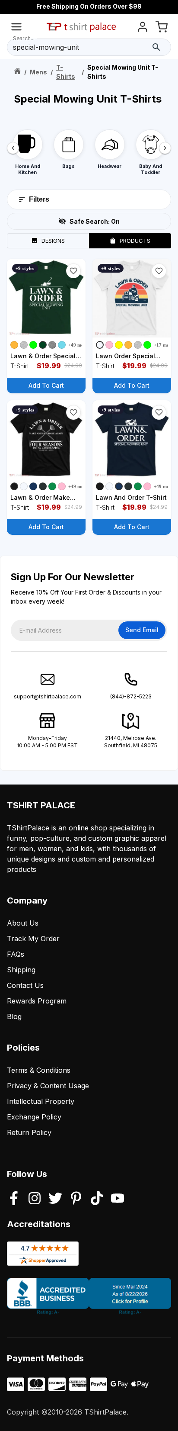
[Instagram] (34, 1199)
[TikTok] (97, 1199)
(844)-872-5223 (131, 696)
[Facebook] (14, 1199)
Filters (39, 199)
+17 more (164, 344)
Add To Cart (46, 385)
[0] (161, 28)
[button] (73, 271)
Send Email (142, 629)
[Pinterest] (76, 1199)
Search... (24, 38)
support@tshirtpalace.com (47, 696)
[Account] (142, 28)
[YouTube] (117, 1199)
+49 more (78, 344)
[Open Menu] (16, 28)
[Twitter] (55, 1199)
